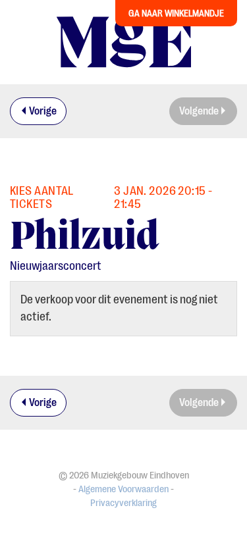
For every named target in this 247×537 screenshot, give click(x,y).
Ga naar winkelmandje (176, 13)
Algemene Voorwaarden (123, 489)
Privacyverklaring (123, 503)
